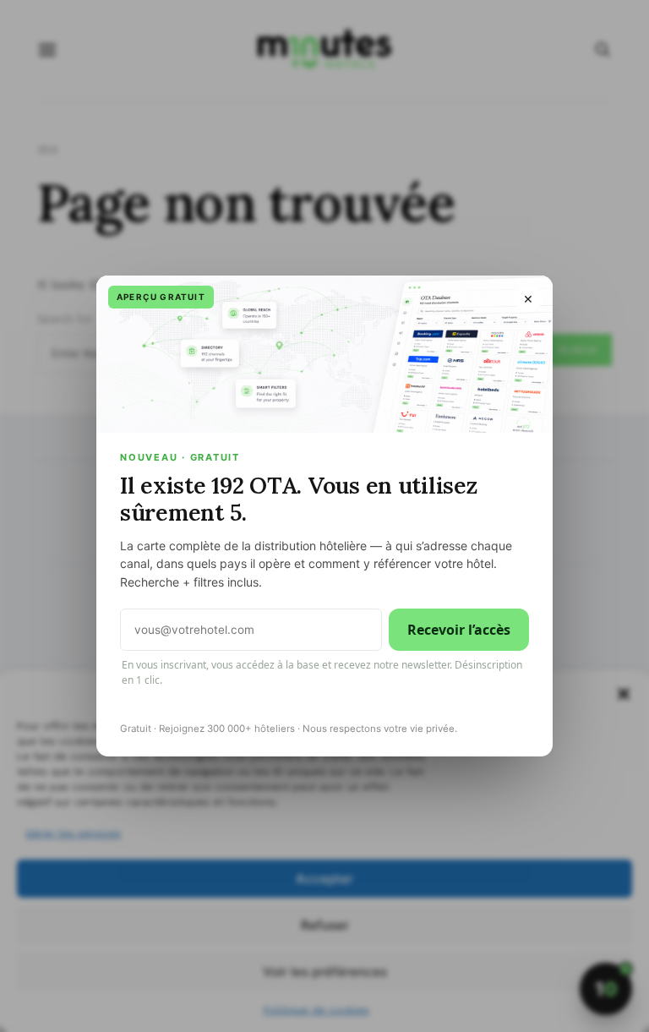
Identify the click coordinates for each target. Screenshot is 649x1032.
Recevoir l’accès (458, 629)
